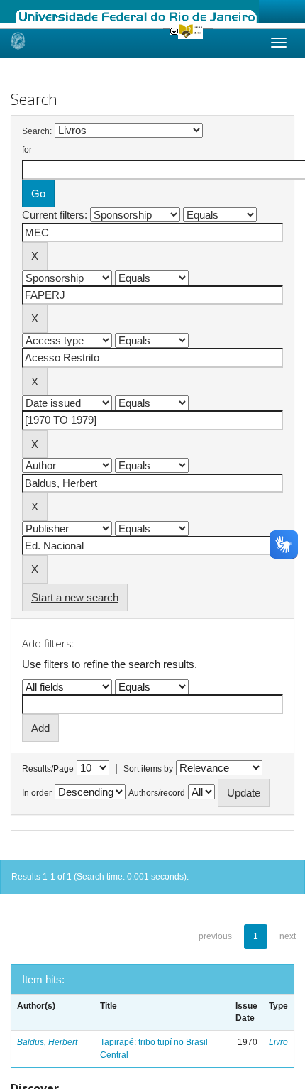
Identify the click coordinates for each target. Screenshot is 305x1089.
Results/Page (48, 769)
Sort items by (148, 769)
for (27, 150)
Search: (37, 131)
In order (37, 793)
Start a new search (74, 597)
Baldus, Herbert (47, 1042)
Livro (278, 1042)
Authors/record (156, 793)
